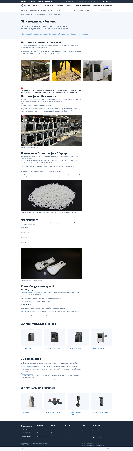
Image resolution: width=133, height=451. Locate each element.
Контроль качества (27, 373)
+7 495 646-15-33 (107, 1)
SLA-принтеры (25, 311)
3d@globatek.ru (70, 1)
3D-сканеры (60, 5)
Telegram (80, 1)
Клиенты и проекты (34, 10)
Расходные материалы (83, 5)
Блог (82, 10)
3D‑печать (84, 428)
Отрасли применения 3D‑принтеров (70, 431)
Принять (108, 448)
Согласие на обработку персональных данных (91, 443)
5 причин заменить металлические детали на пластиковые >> (38, 56)
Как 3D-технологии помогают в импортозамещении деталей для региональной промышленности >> (49, 380)
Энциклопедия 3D (73, 10)
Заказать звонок (27, 436)
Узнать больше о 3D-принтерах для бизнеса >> (34, 315)
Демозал (43, 10)
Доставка (58, 10)
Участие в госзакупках (42, 436)
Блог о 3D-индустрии (97, 428)
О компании (24, 10)
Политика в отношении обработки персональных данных (93, 445)
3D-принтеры (48, 5)
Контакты (87, 10)
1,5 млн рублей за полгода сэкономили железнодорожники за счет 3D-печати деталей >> (45, 176)
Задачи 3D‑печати (69, 437)
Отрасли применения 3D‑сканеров (70, 434)
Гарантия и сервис (86, 434)
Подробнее (86, 448)
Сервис (64, 10)
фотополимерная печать (49, 307)
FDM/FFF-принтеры (32, 301)
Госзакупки (51, 10)
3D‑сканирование (86, 430)
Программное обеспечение (102, 5)
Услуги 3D (69, 5)
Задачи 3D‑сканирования (70, 438)
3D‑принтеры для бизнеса (71, 428)
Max (88, 1)
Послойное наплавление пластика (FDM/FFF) (33, 292)
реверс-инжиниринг (28, 366)
